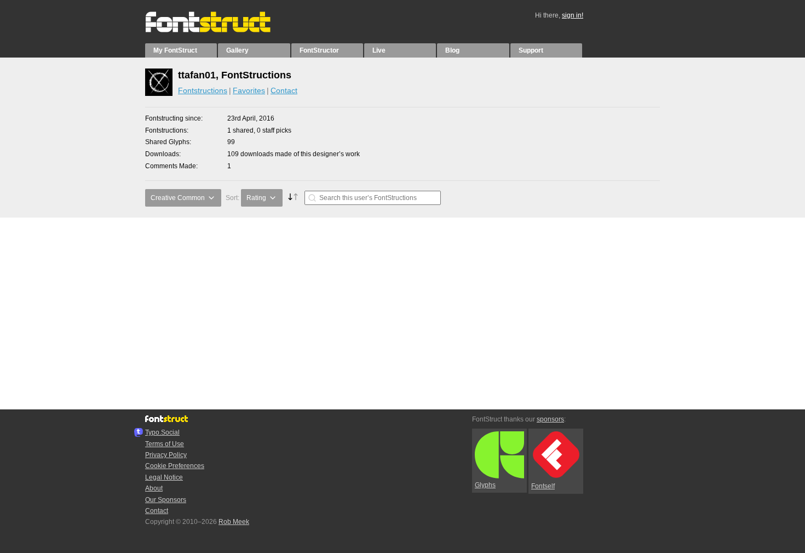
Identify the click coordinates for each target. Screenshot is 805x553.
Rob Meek (234, 522)
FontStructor (319, 50)
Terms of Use (164, 444)
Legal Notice (164, 477)
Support (531, 50)
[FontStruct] (219, 30)
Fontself (543, 486)
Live (379, 50)
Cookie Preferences (174, 466)
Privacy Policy (166, 455)
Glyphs (485, 485)
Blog (452, 50)
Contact (284, 90)
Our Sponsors (165, 500)
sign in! (572, 15)
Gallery (237, 50)
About (154, 488)
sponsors (550, 419)
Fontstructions (202, 90)
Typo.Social (162, 432)
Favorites (249, 90)
